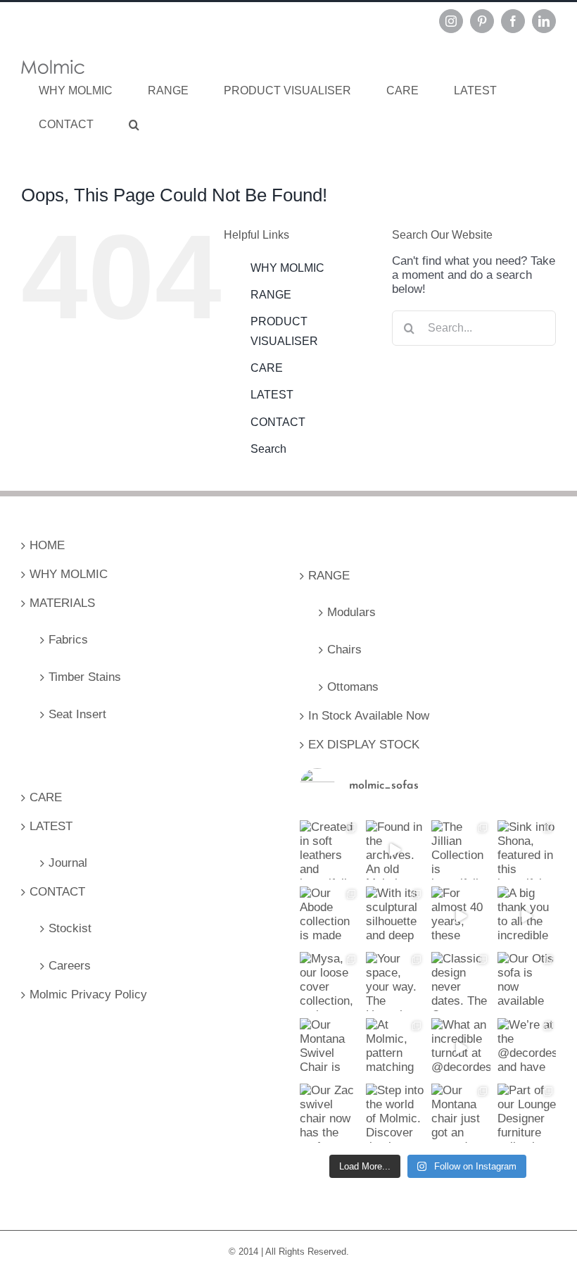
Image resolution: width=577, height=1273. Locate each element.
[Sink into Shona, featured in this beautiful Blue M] (527, 849)
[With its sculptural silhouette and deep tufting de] (395, 916)
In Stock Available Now (368, 715)
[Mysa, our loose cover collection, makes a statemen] (329, 981)
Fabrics (68, 639)
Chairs (344, 649)
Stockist (70, 928)
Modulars (351, 612)
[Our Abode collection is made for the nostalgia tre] (329, 916)
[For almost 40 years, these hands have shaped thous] (460, 916)
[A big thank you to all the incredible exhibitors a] (527, 916)
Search (268, 449)
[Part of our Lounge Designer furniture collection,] (527, 1113)
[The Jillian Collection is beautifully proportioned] (460, 849)
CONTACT (278, 422)
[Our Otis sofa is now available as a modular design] (527, 981)
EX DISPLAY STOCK (363, 744)
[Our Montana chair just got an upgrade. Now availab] (460, 1113)
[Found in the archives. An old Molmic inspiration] (395, 849)
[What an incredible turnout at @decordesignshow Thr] (460, 1047)
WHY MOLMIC (287, 268)
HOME (47, 545)
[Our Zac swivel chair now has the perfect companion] (329, 1113)
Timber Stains (85, 677)
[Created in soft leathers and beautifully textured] (329, 849)
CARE (267, 368)
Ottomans (353, 687)
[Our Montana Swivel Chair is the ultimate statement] (329, 1047)
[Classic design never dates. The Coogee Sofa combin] (460, 981)
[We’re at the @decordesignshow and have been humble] (527, 1047)
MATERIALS (62, 603)
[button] (134, 125)
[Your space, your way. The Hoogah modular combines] (395, 981)
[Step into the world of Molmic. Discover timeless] (395, 1113)
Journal (68, 863)
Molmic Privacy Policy (88, 994)
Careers (70, 965)
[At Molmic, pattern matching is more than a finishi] (395, 1047)
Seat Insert (77, 714)
